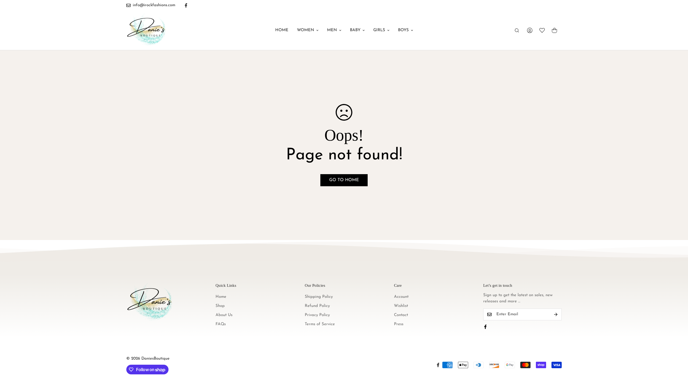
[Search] (517, 30)
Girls (379, 30)
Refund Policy (317, 306)
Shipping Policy (319, 297)
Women (305, 30)
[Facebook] (186, 5)
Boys (403, 30)
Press (398, 324)
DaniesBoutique (155, 359)
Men (332, 30)
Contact (401, 315)
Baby (355, 30)
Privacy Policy (317, 315)
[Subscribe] (556, 314)
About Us (224, 315)
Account (401, 297)
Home (281, 30)
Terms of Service (320, 324)
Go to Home (344, 180)
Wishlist (401, 306)
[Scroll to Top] (677, 358)
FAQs (221, 324)
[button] (554, 30)
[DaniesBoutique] (146, 30)
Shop (220, 306)
